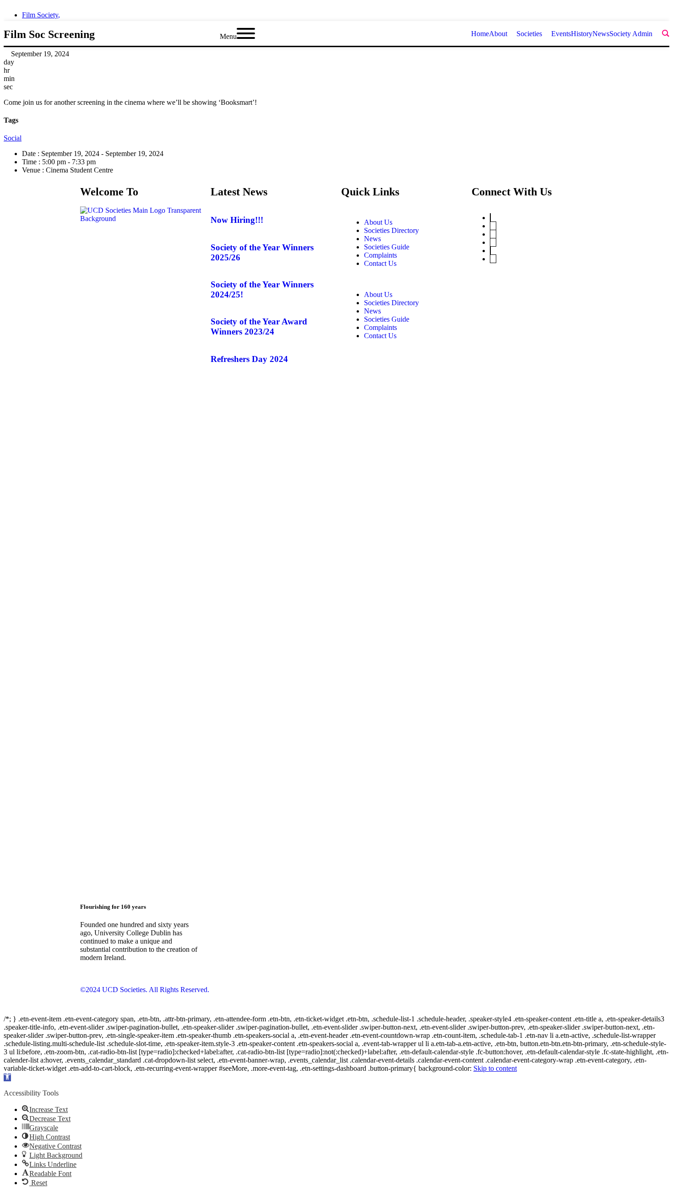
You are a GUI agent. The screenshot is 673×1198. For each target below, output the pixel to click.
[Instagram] (493, 242)
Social (13, 138)
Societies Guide (386, 247)
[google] (650, 12)
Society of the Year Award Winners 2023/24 (259, 326)
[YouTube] (493, 225)
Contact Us (380, 263)
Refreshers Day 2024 (249, 359)
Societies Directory (391, 230)
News (372, 239)
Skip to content (495, 1068)
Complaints (380, 255)
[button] (402, 279)
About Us (378, 222)
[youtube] (666, 12)
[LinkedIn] (493, 234)
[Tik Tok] (493, 258)
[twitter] (617, 12)
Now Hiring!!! (237, 220)
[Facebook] (490, 250)
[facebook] (633, 12)
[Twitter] (490, 217)
